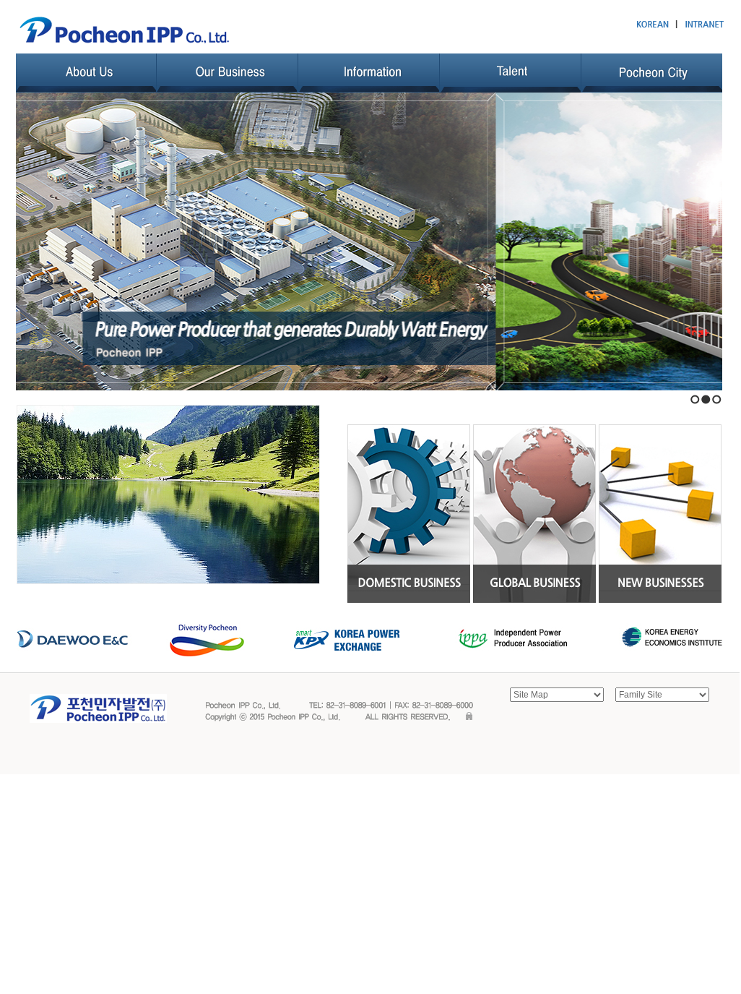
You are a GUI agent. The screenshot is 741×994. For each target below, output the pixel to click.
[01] (408, 512)
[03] (660, 512)
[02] (534, 512)
